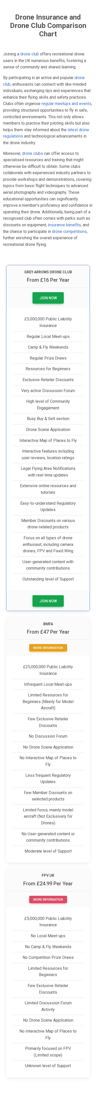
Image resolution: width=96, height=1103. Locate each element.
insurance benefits (64, 224)
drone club (29, 54)
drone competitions (69, 231)
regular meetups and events (66, 103)
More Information (48, 648)
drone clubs (32, 153)
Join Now (48, 298)
